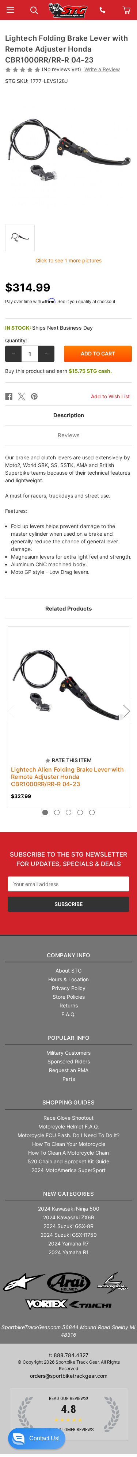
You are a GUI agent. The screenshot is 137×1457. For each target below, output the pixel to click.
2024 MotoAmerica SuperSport (68, 1170)
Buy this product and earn (58, 371)
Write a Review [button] (102, 69)
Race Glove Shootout (68, 1118)
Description (68, 415)
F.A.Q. (68, 1014)
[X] (21, 396)
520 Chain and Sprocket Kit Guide (68, 1161)
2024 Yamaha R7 (68, 1243)
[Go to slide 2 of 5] (57, 812)
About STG (68, 970)
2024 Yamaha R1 (69, 1252)
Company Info (69, 955)
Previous (10, 711)
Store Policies (69, 997)
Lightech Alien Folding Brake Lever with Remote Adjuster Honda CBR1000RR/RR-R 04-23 (67, 777)
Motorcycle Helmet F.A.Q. (68, 1126)
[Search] (34, 9)
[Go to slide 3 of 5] (68, 812)
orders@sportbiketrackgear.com (68, 1376)
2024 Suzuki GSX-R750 (69, 1235)
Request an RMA (68, 1070)
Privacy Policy (68, 988)
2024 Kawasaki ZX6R (68, 1217)
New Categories (68, 1193)
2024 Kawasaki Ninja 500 (68, 1209)
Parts (68, 1079)
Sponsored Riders (68, 1061)
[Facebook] (8, 396)
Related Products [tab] (68, 608)
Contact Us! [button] (44, 1438)
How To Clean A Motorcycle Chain (68, 1153)
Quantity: (16, 340)
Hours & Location (68, 979)
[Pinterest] (34, 396)
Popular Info (68, 1037)
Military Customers (68, 1053)
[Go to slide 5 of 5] (92, 812)
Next (126, 711)
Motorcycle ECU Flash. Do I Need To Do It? (68, 1135)
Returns (69, 1005)
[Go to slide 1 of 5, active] (45, 812)
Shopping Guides (68, 1102)
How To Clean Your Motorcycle (68, 1144)
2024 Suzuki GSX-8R (68, 1226)
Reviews (69, 435)
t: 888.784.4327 (68, 1355)
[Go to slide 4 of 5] (80, 812)
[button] (36, 1438)
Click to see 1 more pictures (68, 260)
